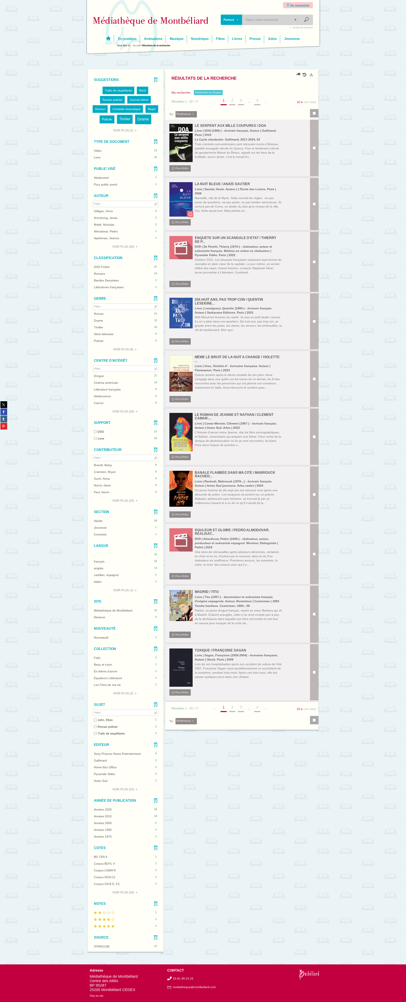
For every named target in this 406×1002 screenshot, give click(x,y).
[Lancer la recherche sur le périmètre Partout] (307, 20)
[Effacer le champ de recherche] (296, 20)
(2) (123, 130)
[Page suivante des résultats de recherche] (266, 102)
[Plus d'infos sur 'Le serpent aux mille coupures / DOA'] (181, 143)
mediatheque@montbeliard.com (194, 987)
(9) (123, 349)
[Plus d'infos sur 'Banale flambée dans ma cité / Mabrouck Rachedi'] (181, 489)
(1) (123, 590)
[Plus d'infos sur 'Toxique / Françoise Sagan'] (181, 667)
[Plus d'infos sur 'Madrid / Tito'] (181, 605)
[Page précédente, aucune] (215, 102)
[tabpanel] (203, 511)
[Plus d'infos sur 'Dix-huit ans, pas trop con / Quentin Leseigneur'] (181, 313)
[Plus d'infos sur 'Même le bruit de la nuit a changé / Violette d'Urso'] (181, 373)
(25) (123, 246)
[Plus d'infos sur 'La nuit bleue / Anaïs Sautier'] (181, 199)
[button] (118, 90)
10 (298, 102)
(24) (123, 789)
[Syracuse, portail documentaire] (150, 21)
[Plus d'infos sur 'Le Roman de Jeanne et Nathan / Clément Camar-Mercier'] (181, 432)
